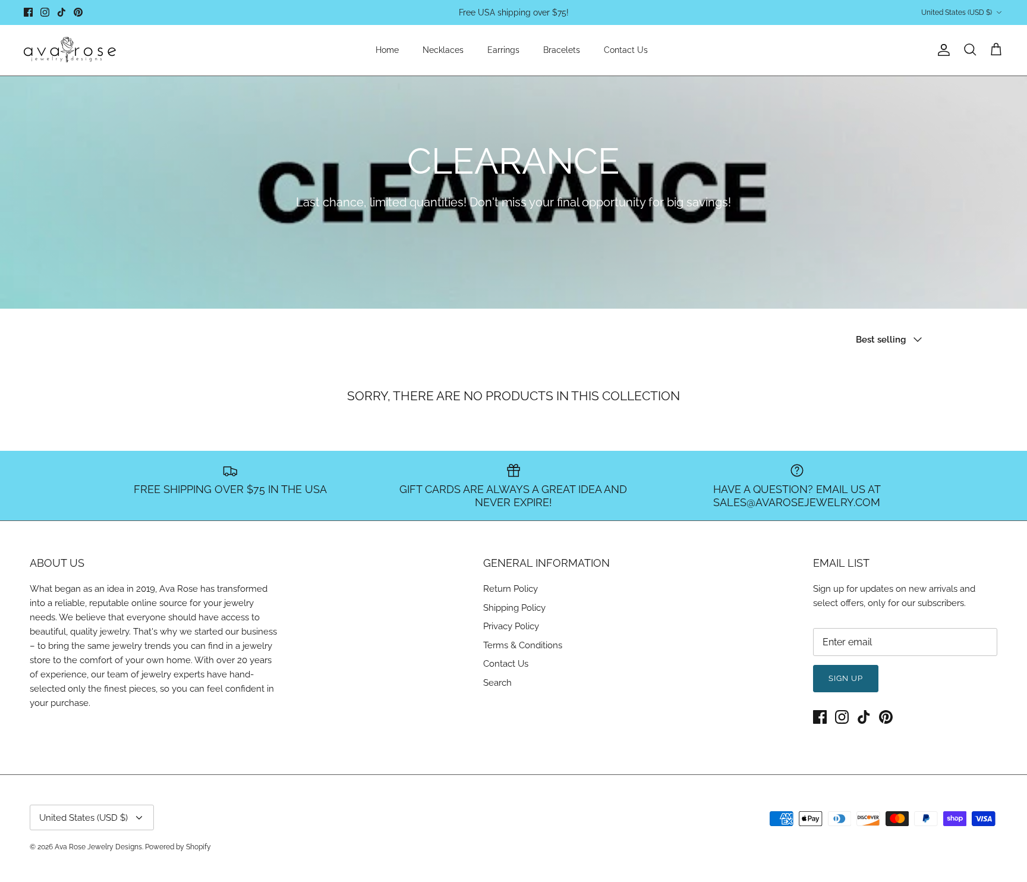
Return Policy (510, 588)
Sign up (845, 678)
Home (387, 50)
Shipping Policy (514, 607)
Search (497, 682)
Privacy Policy (511, 626)
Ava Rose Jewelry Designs (98, 847)
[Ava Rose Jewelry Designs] (70, 50)
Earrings (503, 50)
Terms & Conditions (522, 645)
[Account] (941, 50)
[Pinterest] (78, 12)
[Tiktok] (61, 12)
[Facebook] (28, 12)
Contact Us (626, 50)
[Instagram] (44, 12)
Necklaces (443, 50)
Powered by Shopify (178, 847)
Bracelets (561, 50)
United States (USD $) (956, 12)
